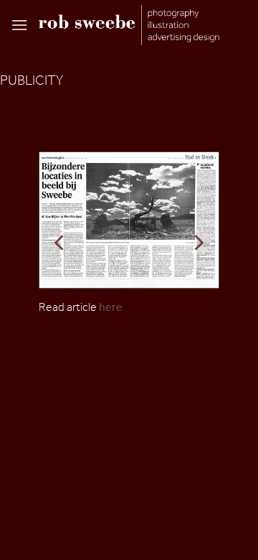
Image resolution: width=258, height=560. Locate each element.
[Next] (198, 242)
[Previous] (60, 242)
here (111, 306)
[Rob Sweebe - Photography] (129, 25)
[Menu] (19, 24)
